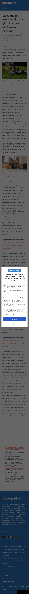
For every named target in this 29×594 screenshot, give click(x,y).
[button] (14, 295)
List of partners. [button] (9, 305)
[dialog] (14, 297)
